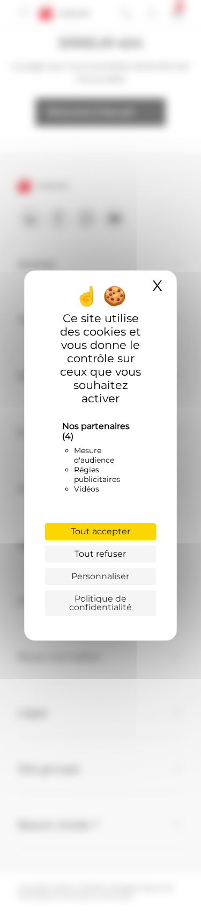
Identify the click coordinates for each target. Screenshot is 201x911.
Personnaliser (100, 576)
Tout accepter (100, 531)
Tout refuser (100, 554)
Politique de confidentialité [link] (100, 603)
